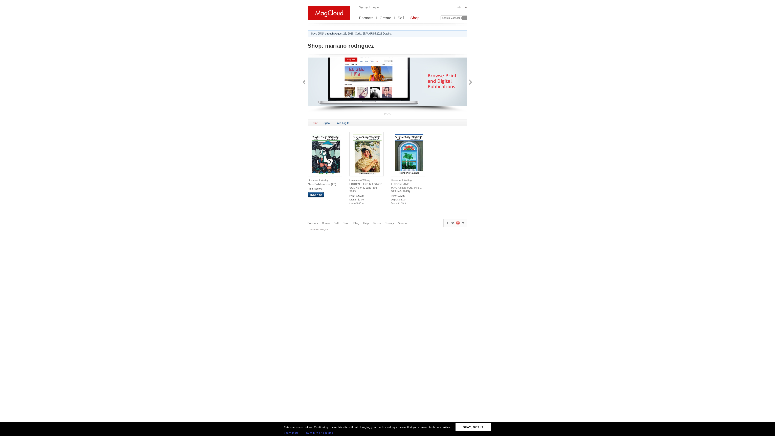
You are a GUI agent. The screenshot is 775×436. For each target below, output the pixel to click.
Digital (326, 123)
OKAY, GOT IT (473, 427)
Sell (401, 18)
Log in (375, 7)
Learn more (291, 433)
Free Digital (342, 123)
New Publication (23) (322, 184)
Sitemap (403, 223)
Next (470, 82)
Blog (356, 223)
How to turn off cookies (318, 433)
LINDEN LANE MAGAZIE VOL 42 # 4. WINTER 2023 (365, 187)
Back (304, 82)
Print (314, 123)
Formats (366, 18)
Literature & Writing (318, 180)
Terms (377, 223)
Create (385, 18)
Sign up (363, 7)
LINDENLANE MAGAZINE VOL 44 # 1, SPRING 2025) (406, 187)
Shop (415, 18)
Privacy (389, 223)
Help (458, 7)
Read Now (316, 194)
